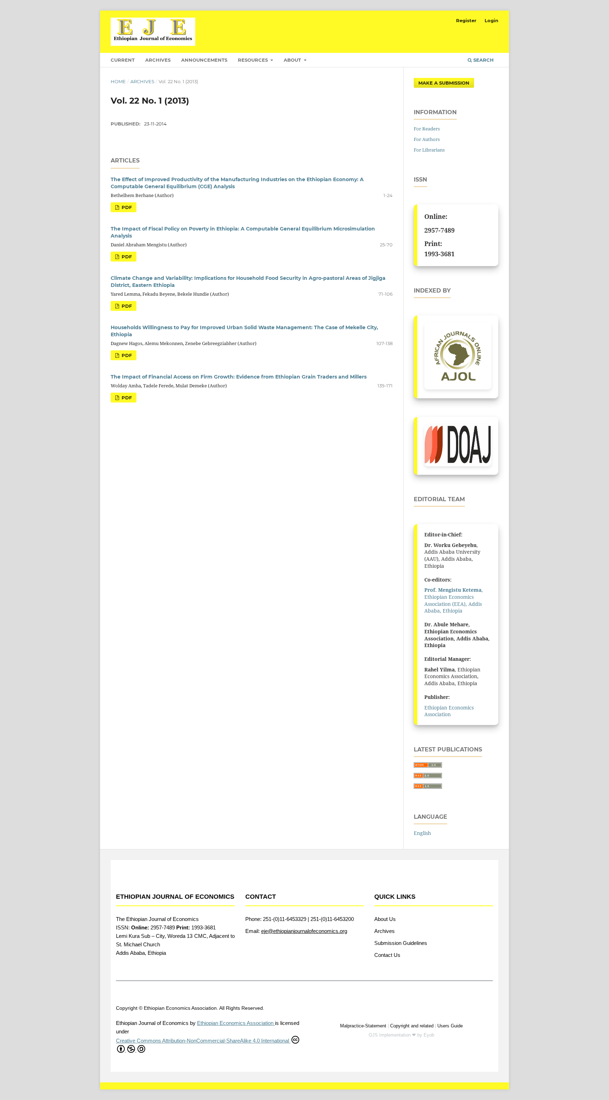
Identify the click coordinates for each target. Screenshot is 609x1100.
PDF (126, 207)
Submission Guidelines (400, 943)
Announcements (204, 60)
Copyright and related (411, 1025)
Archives (158, 60)
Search (483, 60)
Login (491, 20)
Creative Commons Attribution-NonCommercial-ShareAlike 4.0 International (203, 1041)
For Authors (427, 139)
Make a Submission (443, 83)
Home (118, 81)
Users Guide (450, 1025)
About (293, 60)
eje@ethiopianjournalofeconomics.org (304, 931)
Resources (253, 60)
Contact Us (387, 955)
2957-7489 (439, 230)
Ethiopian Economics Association (449, 711)
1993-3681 (439, 254)
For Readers (427, 128)
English (422, 833)
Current (123, 60)
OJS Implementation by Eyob (401, 1035)
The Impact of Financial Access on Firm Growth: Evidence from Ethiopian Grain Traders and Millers (239, 377)
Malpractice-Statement (363, 1025)
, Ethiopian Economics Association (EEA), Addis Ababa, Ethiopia (453, 600)
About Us (385, 919)
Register (466, 20)
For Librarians (429, 150)
